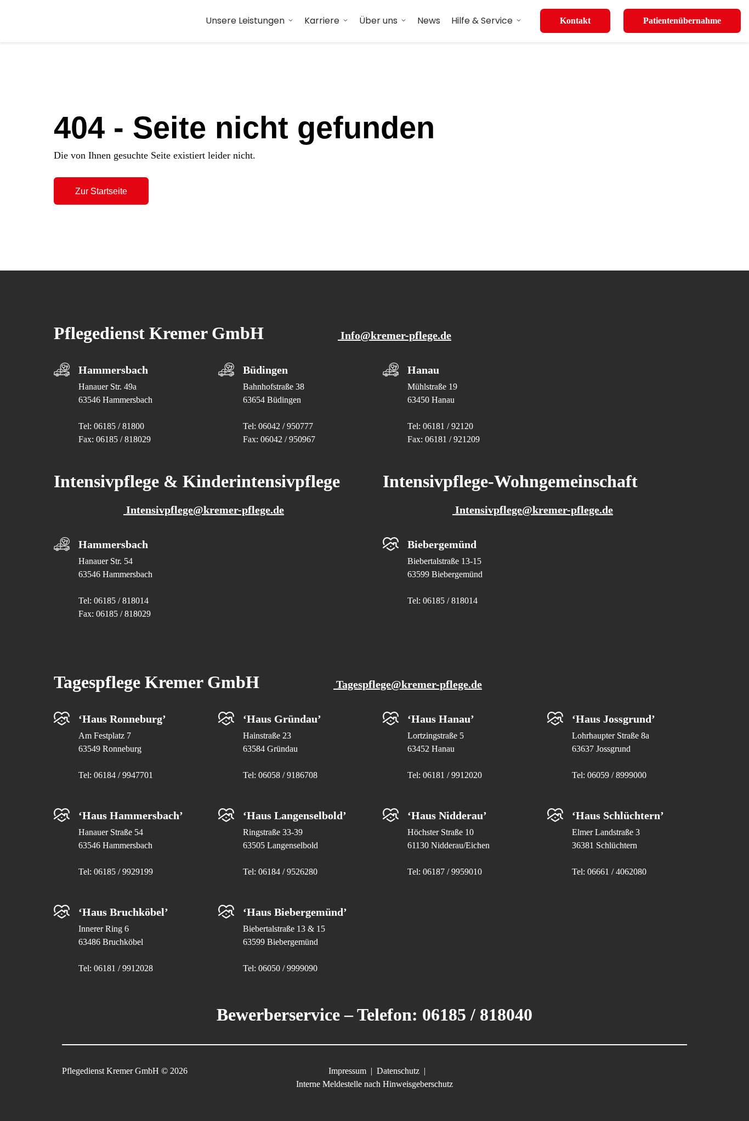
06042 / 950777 (285, 426)
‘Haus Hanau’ (440, 719)
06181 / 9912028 (123, 968)
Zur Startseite (101, 191)
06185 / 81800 (119, 426)
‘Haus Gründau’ (282, 719)
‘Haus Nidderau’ (447, 815)
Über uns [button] (378, 20)
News (428, 20)
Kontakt (575, 20)
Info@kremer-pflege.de (394, 335)
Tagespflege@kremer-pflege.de (407, 684)
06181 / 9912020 (452, 775)
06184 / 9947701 (123, 775)
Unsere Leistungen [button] (245, 20)
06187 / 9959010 (452, 871)
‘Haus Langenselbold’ (295, 815)
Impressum (347, 1070)
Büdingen (265, 370)
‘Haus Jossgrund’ (613, 719)
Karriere (321, 20)
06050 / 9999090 (287, 968)
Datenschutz (398, 1070)
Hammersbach (113, 370)
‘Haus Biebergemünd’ (295, 912)
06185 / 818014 (121, 600)
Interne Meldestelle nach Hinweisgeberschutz (374, 1084)
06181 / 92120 (448, 426)
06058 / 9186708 (287, 775)
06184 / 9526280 (287, 871)
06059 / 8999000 (616, 775)
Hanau (423, 370)
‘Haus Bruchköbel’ (123, 912)
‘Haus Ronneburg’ (122, 719)
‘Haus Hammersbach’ (130, 815)
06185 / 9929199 (123, 871)
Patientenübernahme (682, 20)
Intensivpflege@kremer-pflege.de (203, 510)
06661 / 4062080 (616, 871)
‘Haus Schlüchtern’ (618, 815)
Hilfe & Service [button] (482, 20)
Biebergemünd (441, 544)
